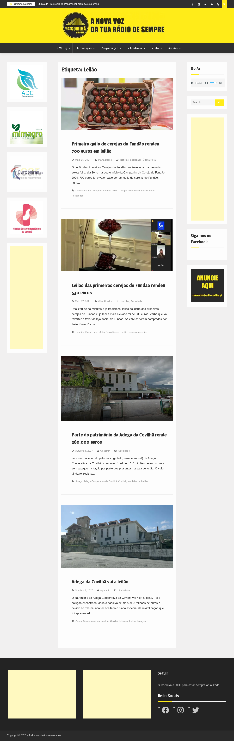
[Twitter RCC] (205, 4)
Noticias (124, 159)
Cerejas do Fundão (129, 190)
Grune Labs (91, 332)
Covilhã (122, 481)
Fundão (80, 332)
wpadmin (105, 450)
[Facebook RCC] (192, 4)
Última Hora (149, 159)
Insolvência (134, 481)
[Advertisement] (207, 169)
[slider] (196, 83)
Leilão (144, 190)
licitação (141, 621)
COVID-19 (61, 48)
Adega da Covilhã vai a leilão (100, 582)
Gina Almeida (105, 301)
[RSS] (211, 4)
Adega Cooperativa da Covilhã (100, 481)
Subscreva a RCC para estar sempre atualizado (188, 685)
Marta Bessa (105, 159)
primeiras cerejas (138, 332)
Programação (109, 48)
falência (123, 621)
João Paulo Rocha (109, 332)
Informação (84, 48)
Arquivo (172, 48)
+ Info (155, 48)
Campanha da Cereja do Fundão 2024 (97, 190)
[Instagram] (199, 4)
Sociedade (135, 159)
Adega (79, 481)
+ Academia (135, 48)
